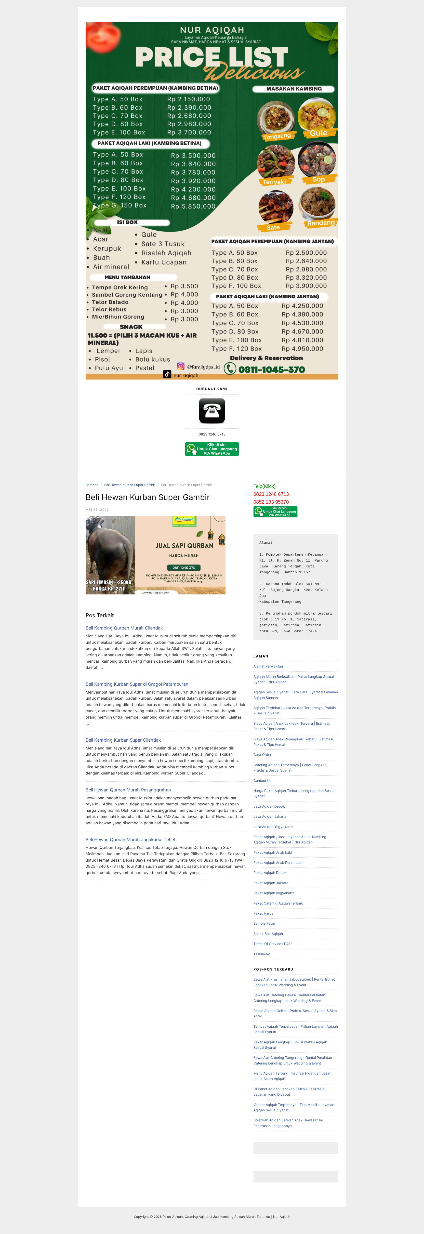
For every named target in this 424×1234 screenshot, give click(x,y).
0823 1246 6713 (212, 434)
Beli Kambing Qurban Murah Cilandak (124, 627)
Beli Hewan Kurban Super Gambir (129, 485)
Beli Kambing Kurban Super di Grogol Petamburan (137, 684)
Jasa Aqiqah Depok (269, 806)
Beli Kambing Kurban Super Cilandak (123, 740)
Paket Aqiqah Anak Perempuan (278, 862)
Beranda (92, 485)
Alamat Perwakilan (268, 666)
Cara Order (262, 754)
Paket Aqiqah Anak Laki (272, 852)
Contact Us (262, 780)
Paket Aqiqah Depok (270, 872)
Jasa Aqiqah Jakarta (270, 816)
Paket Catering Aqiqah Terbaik (278, 903)
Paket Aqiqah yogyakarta (273, 893)
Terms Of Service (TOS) (272, 944)
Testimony (261, 954)
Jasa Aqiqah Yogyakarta (273, 827)
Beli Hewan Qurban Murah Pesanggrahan (128, 789)
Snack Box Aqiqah (268, 934)
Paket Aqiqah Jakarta (270, 883)
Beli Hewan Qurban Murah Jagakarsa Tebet (131, 839)
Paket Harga (263, 913)
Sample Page (264, 923)
